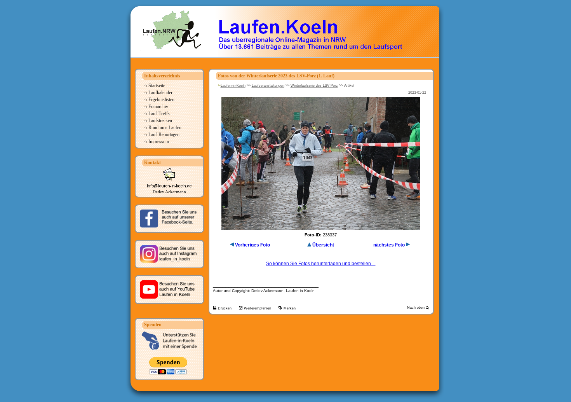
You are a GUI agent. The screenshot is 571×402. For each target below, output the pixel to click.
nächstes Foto (389, 245)
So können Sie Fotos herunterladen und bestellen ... (321, 263)
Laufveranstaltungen (268, 85)
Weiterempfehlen (258, 308)
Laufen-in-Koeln (233, 85)
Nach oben (416, 307)
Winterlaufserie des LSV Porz (314, 85)
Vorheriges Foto (252, 245)
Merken (290, 308)
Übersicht (323, 245)
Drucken (225, 308)
